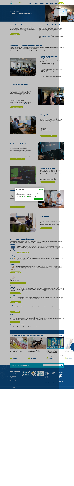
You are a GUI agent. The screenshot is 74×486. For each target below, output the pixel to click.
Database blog (61, 381)
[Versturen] (62, 366)
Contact (61, 3)
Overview (41, 189)
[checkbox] (18, 196)
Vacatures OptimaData (60, 374)
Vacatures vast (61, 372)
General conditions (61, 387)
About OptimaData (60, 378)
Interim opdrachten (60, 376)
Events (60, 380)
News (59, 379)
